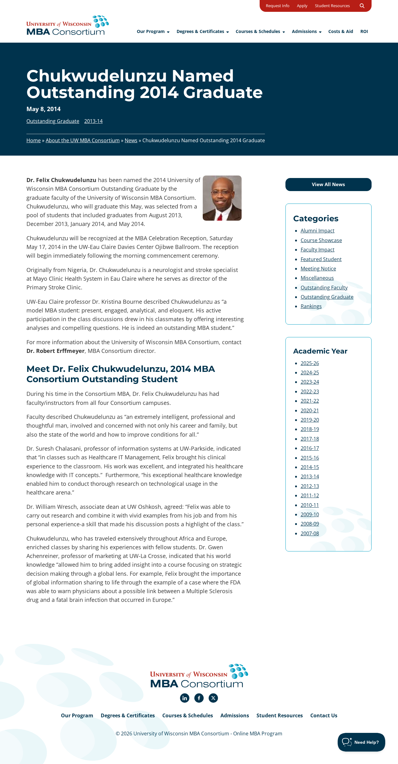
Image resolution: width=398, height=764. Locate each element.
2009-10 (310, 514)
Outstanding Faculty (324, 287)
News (131, 140)
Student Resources (280, 715)
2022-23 (310, 391)
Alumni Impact (318, 230)
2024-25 (310, 372)
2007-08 (310, 533)
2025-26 (310, 363)
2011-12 (310, 495)
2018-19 (310, 429)
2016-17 (310, 448)
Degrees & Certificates (128, 715)
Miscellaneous (317, 277)
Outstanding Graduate (327, 296)
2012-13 (310, 486)
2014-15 (310, 467)
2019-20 (310, 419)
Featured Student (321, 259)
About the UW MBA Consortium (83, 140)
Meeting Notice (318, 268)
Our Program (77, 715)
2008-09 (310, 523)
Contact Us (323, 715)
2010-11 (310, 505)
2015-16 (310, 457)
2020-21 (310, 410)
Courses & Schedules (187, 715)
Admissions (234, 715)
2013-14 (310, 476)
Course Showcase (321, 240)
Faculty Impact (318, 249)
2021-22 (310, 400)
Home (33, 140)
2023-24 (310, 381)
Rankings (311, 306)
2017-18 (310, 438)
